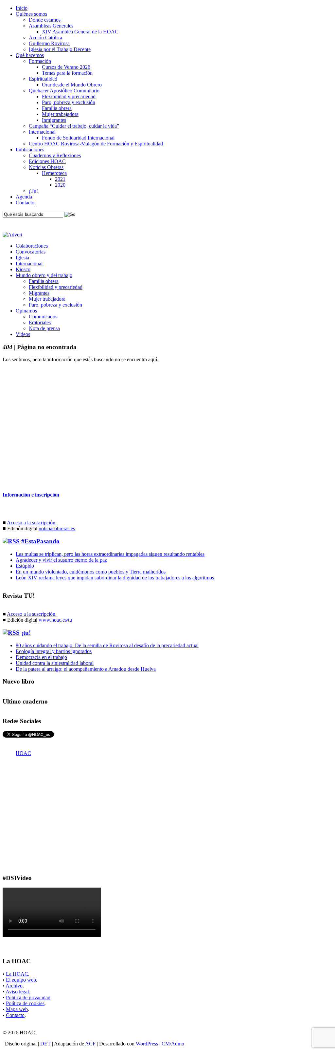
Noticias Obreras (46, 167)
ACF (90, 1043)
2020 (60, 185)
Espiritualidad (43, 79)
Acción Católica (45, 37)
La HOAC (17, 974)
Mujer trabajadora (60, 114)
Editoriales (40, 322)
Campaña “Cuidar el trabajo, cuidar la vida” (74, 126)
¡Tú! (33, 191)
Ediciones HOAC (47, 161)
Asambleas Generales (51, 25)
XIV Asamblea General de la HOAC (80, 31)
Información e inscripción (31, 495)
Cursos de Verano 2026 (66, 67)
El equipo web (21, 980)
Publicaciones (30, 149)
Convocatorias (30, 251)
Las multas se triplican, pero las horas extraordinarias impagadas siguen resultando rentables (110, 554)
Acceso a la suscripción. (32, 522)
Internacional (42, 132)
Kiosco (23, 269)
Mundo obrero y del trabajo (44, 275)
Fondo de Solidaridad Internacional (78, 138)
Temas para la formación (67, 73)
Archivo (14, 985)
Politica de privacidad (28, 997)
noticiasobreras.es (57, 528)
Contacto (25, 202)
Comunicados (43, 316)
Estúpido (25, 566)
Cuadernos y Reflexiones (55, 155)
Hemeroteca (54, 173)
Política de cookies (25, 1003)
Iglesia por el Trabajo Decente (60, 49)
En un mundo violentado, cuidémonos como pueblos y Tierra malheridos (91, 571)
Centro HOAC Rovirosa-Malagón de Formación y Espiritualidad (96, 143)
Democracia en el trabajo (41, 657)
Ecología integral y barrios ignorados (54, 651)
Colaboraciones (32, 246)
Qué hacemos (30, 55)
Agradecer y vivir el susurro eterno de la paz (61, 560)
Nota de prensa (44, 328)
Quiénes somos (31, 14)
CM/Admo (173, 1043)
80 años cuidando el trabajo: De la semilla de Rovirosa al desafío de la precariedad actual (107, 645)
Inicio (21, 8)
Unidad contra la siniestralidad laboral (55, 663)
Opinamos (26, 310)
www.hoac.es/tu (55, 620)
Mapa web (17, 1009)
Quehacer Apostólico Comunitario (64, 90)
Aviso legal (17, 991)
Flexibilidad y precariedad (69, 96)
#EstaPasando (40, 541)
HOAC (23, 753)
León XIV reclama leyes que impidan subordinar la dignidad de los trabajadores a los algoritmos (115, 577)
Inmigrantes (54, 120)
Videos (23, 334)
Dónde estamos (45, 20)
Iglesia (22, 257)
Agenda (24, 196)
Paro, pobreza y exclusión (68, 102)
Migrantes (39, 293)
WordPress (147, 1043)
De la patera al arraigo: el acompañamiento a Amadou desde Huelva (86, 669)
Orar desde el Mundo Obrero (72, 84)
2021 (60, 179)
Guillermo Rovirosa (49, 43)
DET (45, 1043)
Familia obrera (57, 108)
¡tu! (26, 632)
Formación (40, 61)
